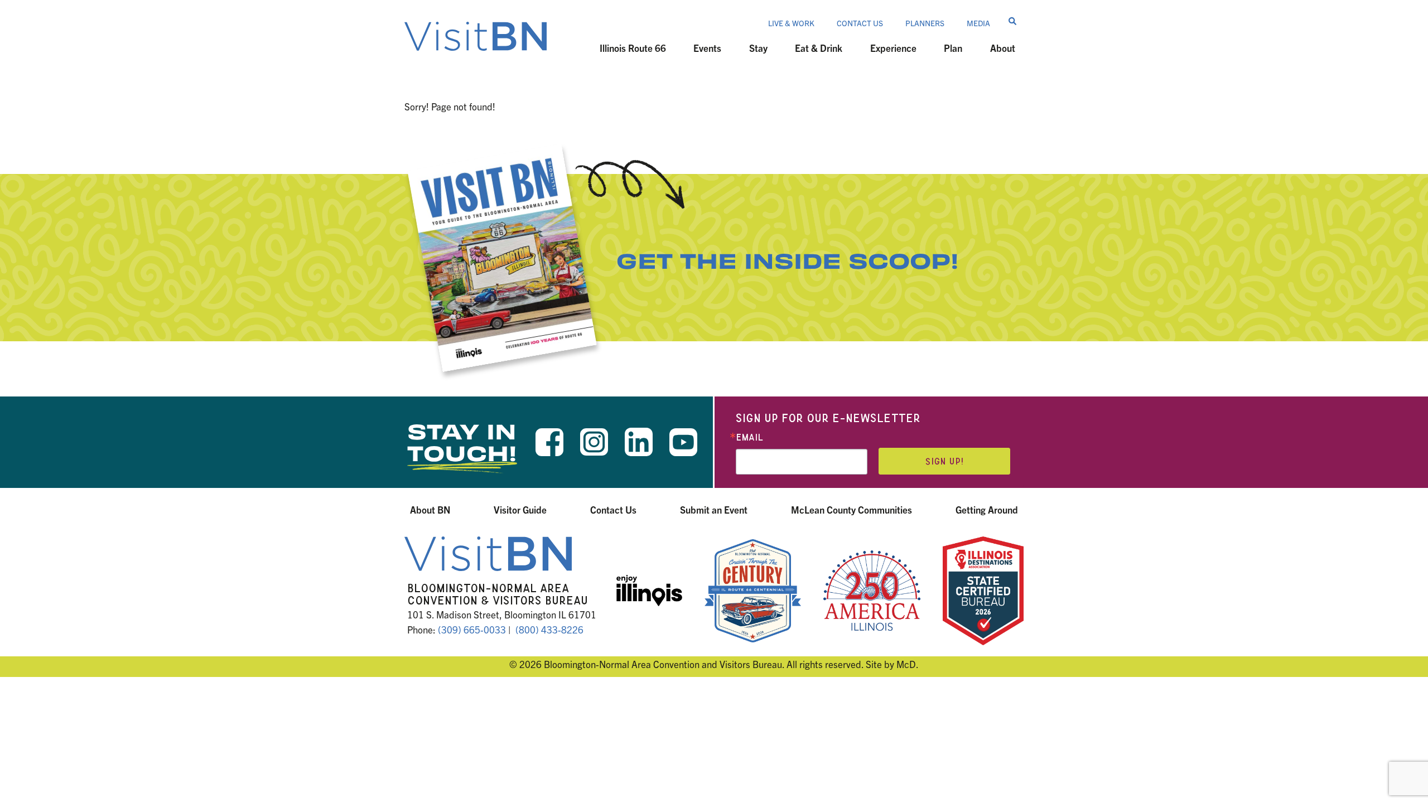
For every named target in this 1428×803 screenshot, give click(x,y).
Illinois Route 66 (633, 48)
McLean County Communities (851, 509)
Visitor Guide (520, 509)
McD (906, 664)
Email (749, 437)
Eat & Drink (818, 48)
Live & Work (791, 23)
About (1002, 48)
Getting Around (987, 509)
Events (707, 48)
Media (978, 23)
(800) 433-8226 (549, 629)
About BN (430, 509)
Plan (953, 48)
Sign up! (944, 461)
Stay (758, 48)
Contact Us (860, 23)
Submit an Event (713, 509)
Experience (893, 48)
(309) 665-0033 (472, 629)
